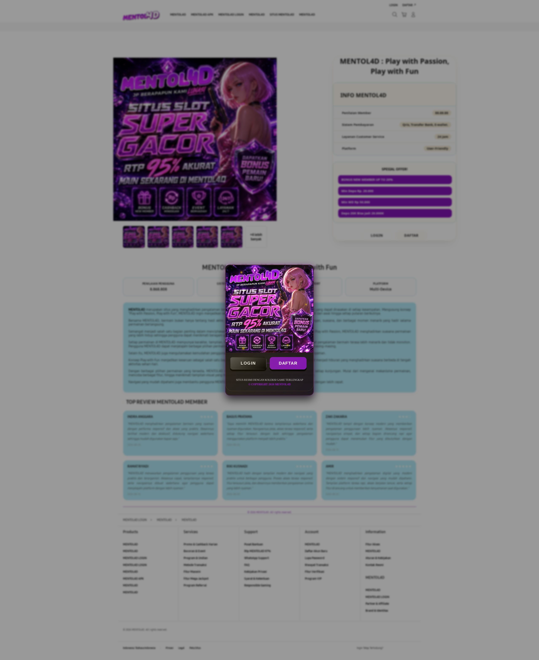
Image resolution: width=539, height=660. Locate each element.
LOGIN (248, 363)
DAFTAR (288, 363)
